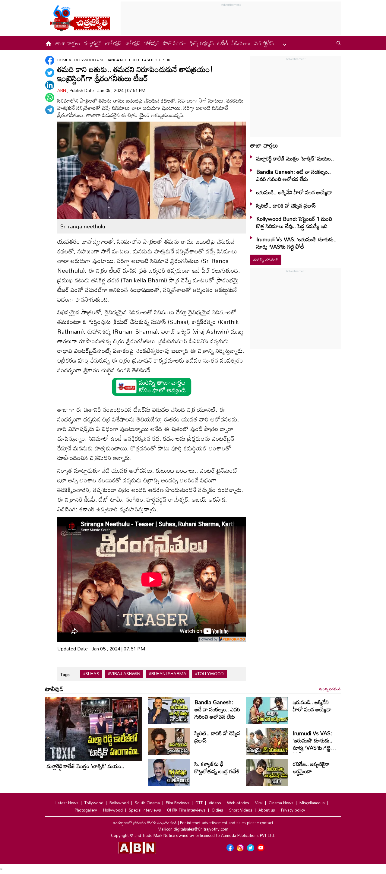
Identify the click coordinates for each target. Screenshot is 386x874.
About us (266, 810)
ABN (62, 90)
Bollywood (119, 803)
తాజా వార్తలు (67, 43)
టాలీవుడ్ (113, 43)
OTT (199, 803)
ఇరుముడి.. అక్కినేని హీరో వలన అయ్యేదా (294, 192)
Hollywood (113, 810)
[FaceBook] (49, 60)
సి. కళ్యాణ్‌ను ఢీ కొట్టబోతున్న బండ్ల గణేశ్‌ (217, 767)
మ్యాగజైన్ (93, 43)
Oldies (217, 810)
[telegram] (49, 109)
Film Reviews (177, 803)
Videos (215, 803)
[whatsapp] (49, 97)
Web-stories (238, 803)
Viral (259, 803)
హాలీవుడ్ (152, 43)
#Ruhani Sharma (167, 673)
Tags (65, 674)
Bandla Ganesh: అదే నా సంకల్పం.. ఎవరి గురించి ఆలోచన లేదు (293, 175)
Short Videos (240, 810)
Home (62, 59)
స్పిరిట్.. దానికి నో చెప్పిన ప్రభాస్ (286, 205)
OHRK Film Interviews (186, 810)
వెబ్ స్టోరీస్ (264, 43)
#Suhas (91, 673)
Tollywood (84, 59)
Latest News (66, 803)
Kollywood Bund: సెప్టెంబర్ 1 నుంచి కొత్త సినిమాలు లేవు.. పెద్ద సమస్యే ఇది (294, 222)
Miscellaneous (312, 803)
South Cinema (147, 803)
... (280, 43)
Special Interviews (145, 810)
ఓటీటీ (222, 43)
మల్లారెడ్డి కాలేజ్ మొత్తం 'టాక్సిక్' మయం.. (295, 158)
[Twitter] (49, 72)
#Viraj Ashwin (124, 673)
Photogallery (86, 810)
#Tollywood (209, 673)
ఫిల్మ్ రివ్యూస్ (202, 43)
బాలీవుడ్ (132, 43)
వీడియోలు (241, 43)
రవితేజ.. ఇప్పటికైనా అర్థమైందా (311, 767)
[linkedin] (49, 85)
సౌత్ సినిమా (174, 43)
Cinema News (281, 803)
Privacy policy (293, 810)
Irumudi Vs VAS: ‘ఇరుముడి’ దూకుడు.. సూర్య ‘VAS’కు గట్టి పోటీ (296, 243)
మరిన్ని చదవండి (265, 260)
